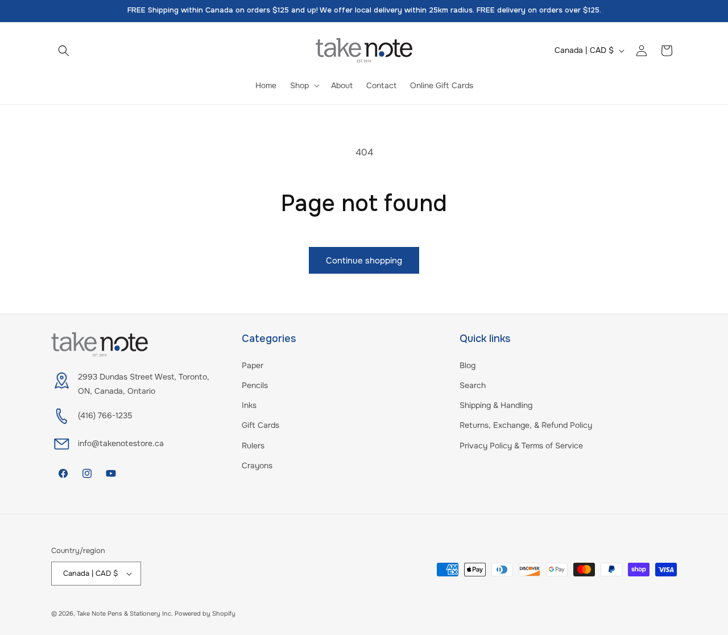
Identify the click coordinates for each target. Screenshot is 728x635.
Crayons (257, 465)
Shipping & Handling (496, 405)
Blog (467, 365)
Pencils (255, 385)
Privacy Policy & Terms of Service (521, 445)
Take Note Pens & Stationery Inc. (125, 613)
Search (473, 385)
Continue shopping (364, 260)
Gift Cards (260, 425)
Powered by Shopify (205, 613)
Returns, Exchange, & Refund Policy (526, 425)
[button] (63, 50)
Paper (252, 365)
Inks (249, 405)
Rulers (253, 445)
